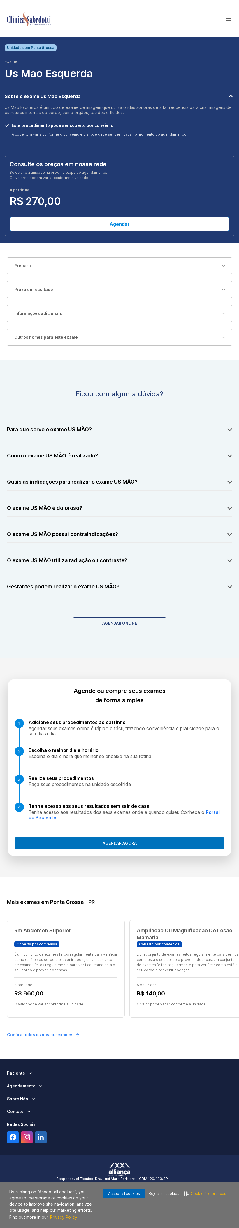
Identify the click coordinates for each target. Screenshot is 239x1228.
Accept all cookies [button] (124, 1193)
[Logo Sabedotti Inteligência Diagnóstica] (29, 18)
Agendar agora (120, 843)
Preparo (22, 265)
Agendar (120, 224)
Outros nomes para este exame (46, 337)
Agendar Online (119, 623)
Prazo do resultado (33, 289)
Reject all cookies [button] (164, 1193)
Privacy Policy (63, 1217)
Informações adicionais (38, 313)
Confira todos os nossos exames (40, 1034)
